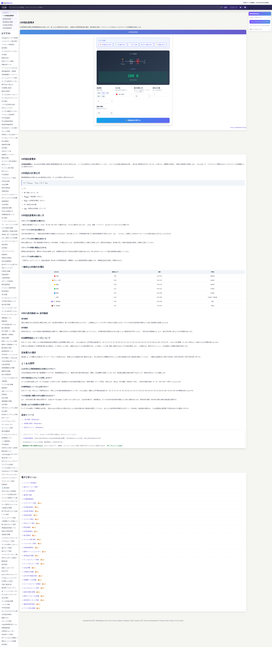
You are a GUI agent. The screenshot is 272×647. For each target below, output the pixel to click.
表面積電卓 (5, 201)
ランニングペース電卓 (9, 518)
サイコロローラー (7, 424)
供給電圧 (99, 89)
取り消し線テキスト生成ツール (10, 511)
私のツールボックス (256, 29)
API (141, 620)
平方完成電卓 (6, 118)
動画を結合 (5, 58)
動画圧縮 (4, 561)
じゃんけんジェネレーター (10, 538)
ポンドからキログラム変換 (10, 611)
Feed (132, 620)
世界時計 (4, 394)
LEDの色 (121, 89)
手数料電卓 (5, 191)
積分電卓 (4, 564)
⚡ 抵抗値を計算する (133, 120)
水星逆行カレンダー (8, 631)
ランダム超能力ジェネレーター (10, 111)
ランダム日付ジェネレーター (10, 94)
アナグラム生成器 (7, 464)
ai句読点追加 (6, 181)
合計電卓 (4, 101)
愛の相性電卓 (6, 328)
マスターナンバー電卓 (9, 178)
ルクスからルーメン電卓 (31, 588)
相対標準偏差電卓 (7, 124)
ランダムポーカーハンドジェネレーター (10, 98)
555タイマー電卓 (29, 523)
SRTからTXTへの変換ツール (10, 558)
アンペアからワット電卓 (31, 564)
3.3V (99, 93)
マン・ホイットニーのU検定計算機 (10, 224)
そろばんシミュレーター (9, 578)
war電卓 (4, 54)
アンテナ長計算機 (29, 608)
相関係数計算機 (7, 401)
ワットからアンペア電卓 (31, 559)
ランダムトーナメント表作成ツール (10, 138)
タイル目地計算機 (7, 601)
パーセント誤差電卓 (8, 114)
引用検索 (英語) (7, 88)
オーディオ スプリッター (10, 314)
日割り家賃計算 (7, 584)
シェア (232, 7)
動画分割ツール (7, 451)
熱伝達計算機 (6, 304)
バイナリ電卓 (6, 604)
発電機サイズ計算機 (30, 580)
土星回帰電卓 (6, 278)
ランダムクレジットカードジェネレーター (10, 298)
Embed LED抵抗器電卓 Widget (238, 127)
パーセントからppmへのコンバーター (10, 378)
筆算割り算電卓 (7, 258)
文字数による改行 (7, 581)
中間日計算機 (6, 271)
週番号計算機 (6, 371)
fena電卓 (4, 411)
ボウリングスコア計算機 (9, 198)
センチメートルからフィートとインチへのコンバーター (10, 194)
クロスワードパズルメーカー (10, 478)
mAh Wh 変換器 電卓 (30, 576)
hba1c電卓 (5, 598)
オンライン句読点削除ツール (10, 161)
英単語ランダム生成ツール (10, 134)
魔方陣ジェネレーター (9, 588)
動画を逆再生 (6, 91)
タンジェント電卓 (7, 428)
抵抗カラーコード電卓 (31, 487)
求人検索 (4, 294)
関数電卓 (4, 321)
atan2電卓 (5, 398)
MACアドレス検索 (7, 61)
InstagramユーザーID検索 (10, 38)
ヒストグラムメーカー (9, 421)
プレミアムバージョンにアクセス (260, 25)
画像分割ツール (7, 64)
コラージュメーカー (8, 251)
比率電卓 (4, 248)
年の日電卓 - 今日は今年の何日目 (10, 358)
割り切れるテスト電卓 (9, 524)
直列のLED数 (157, 89)
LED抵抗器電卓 (28, 507)
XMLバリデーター (7, 391)
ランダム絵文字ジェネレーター (10, 311)
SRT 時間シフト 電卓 (8, 331)
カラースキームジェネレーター (10, 474)
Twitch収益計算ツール (9, 361)
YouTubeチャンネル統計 (9, 128)
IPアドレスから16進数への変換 (10, 638)
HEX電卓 (4, 148)
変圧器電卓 (27, 527)
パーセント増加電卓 (8, 44)
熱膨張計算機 (6, 144)
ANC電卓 (5, 404)
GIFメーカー (6, 418)
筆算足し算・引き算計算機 (10, 234)
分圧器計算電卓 (28, 511)
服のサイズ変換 (7, 548)
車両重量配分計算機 (8, 368)
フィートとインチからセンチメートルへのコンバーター (10, 68)
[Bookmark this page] (245, 7)
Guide (137, 620)
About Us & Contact (176, 620)
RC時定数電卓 (28, 531)
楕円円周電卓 (6, 188)
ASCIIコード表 (6, 151)
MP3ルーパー (6, 164)
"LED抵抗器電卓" (28, 438)
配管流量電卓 (6, 284)
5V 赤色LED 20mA (106, 44)
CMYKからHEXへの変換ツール (10, 448)
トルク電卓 (5, 514)
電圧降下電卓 (28, 495)
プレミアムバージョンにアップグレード (260, 22)
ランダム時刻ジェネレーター (10, 544)
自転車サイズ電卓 (7, 634)
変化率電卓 (5, 291)
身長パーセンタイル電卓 (9, 341)
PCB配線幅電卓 (29, 499)
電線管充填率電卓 (29, 604)
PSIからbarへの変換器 (9, 491)
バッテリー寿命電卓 (30, 483)
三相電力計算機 (28, 572)
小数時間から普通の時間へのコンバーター (10, 231)
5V (103, 93)
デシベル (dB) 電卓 (30, 539)
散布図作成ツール (7, 351)
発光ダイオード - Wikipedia (33, 427)
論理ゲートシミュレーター (32, 551)
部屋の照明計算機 (29, 592)
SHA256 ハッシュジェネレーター (10, 354)
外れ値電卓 (5, 141)
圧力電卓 (4, 218)
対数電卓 (4, 484)
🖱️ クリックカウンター (9, 221)
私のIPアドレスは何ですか (10, 264)
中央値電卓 (5, 174)
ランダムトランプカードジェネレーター (10, 434)
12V (99, 96)
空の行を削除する (7, 211)
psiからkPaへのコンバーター (10, 574)
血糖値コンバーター (8, 154)
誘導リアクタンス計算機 (31, 596)
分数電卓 (4, 381)
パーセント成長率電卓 (9, 288)
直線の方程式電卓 (7, 531)
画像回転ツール (7, 318)
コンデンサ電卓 (28, 519)
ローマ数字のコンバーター (10, 504)
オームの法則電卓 (29, 491)
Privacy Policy (164, 620)
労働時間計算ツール (8, 214)
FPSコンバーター (7, 108)
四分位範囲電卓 (7, 261)
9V (107, 93)
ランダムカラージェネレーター (10, 51)
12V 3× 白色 (134, 44)
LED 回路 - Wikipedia (31, 419)
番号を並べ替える (7, 84)
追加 (225, 7)
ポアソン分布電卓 (7, 281)
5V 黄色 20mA (161, 44)
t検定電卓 (5, 244)
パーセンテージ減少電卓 (9, 41)
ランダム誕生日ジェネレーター (10, 81)
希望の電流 (102, 107)
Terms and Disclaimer (151, 620)
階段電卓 (4, 388)
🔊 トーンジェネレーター (10, 591)
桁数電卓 (4, 254)
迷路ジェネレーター (8, 568)
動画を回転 (5, 158)
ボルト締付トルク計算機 (9, 238)
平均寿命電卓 (6, 608)
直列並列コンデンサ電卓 (31, 600)
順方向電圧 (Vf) (142, 90)
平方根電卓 (5, 444)
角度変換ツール (7, 438)
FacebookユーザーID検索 (10, 471)
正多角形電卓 (6, 364)
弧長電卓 (4, 48)
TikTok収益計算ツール (9, 324)
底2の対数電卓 (6, 374)
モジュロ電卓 (6, 131)
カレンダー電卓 (7, 621)
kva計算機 (27, 568)
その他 (4, 7)
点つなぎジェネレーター (9, 594)
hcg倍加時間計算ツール (9, 624)
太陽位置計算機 (7, 208)
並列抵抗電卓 (28, 515)
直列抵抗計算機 (28, 555)
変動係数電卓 (6, 628)
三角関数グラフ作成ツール (10, 521)
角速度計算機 (6, 534)
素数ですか (5, 618)
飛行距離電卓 (6, 431)
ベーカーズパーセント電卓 (10, 554)
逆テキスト (5, 171)
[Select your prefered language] (240, 7)
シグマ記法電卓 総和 (8, 104)
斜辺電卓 (4, 644)
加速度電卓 (5, 274)
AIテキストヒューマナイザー (10, 461)
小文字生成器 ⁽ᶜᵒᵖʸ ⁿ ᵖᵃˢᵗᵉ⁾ (9, 454)
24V (103, 96)
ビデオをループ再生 (8, 541)
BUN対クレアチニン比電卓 (10, 414)
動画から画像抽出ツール (9, 344)
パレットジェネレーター (9, 308)
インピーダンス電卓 (30, 543)
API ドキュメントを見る (114, 446)
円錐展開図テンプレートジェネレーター (10, 74)
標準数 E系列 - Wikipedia (32, 423)
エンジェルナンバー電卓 (9, 78)
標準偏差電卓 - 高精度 (9, 71)
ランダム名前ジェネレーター (10, 468)
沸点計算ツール (7, 458)
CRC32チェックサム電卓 (10, 408)
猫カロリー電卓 (7, 551)
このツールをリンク (256, 17)
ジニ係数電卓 (6, 441)
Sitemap (126, 620)
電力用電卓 (27, 535)
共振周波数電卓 (28, 547)
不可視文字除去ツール (9, 301)
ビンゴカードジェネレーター (10, 241)
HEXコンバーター (7, 268)
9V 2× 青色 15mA (147, 44)
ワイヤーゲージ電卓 (30, 503)
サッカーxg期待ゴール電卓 (10, 498)
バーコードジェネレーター (10, 501)
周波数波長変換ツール (9, 528)
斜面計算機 (5, 338)
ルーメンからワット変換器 (32, 584)
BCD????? (5, 571)
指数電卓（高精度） (8, 334)
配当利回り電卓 (7, 348)
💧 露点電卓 (5, 488)
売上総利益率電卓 (7, 121)
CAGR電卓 (5, 204)
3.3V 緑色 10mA (121, 44)
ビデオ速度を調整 (7, 228)
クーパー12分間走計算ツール (10, 494)
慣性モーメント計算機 (9, 641)
